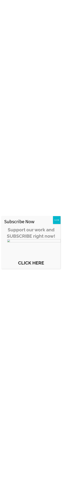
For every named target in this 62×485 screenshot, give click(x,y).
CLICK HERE (31, 263)
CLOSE (56, 220)
